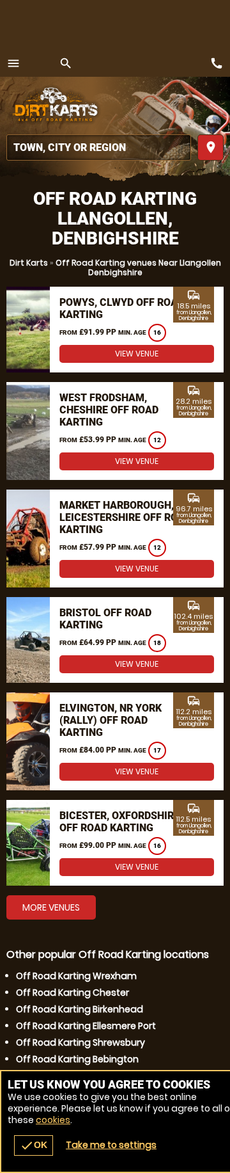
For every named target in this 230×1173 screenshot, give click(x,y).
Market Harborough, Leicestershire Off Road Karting (125, 517)
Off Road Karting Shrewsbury (80, 1042)
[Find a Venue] (98, 147)
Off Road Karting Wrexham (76, 976)
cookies (53, 1119)
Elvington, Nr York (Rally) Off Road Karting (110, 720)
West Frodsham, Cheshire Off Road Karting (108, 410)
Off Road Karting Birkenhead (79, 1009)
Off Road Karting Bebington (77, 1059)
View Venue (136, 353)
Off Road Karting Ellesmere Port (86, 1025)
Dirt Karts (29, 262)
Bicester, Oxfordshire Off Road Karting (119, 822)
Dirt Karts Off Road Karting (54, 105)
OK (33, 1145)
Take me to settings (111, 1144)
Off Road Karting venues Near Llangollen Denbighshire (138, 267)
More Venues (51, 907)
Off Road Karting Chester (72, 992)
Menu (13, 63)
